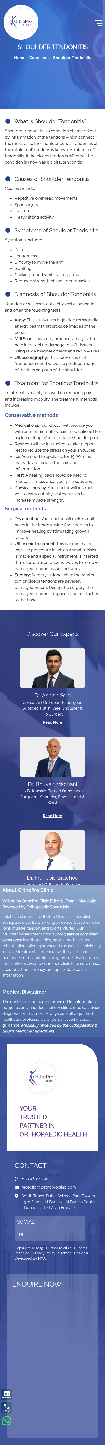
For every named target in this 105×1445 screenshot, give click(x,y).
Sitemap (65, 1253)
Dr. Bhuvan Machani (52, 784)
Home (20, 57)
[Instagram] (21, 1234)
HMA (42, 1258)
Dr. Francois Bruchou (52, 877)
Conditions (39, 57)
